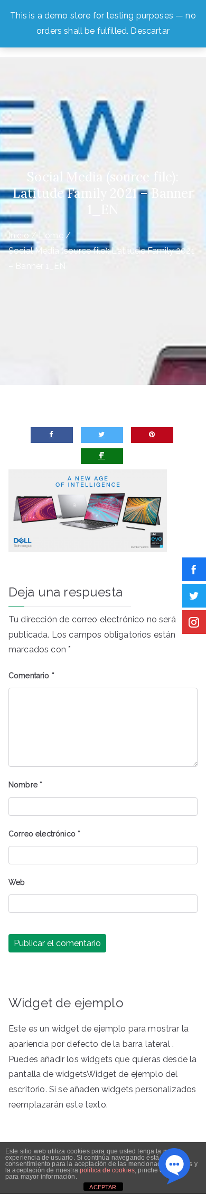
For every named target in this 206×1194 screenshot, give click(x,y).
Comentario (31, 675)
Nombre (25, 785)
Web (16, 882)
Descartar (149, 31)
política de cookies (107, 1170)
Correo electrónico (44, 834)
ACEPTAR (102, 1187)
